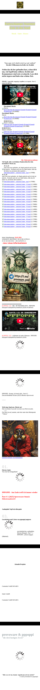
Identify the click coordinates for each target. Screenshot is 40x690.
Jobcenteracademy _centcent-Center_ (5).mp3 (17, 204)
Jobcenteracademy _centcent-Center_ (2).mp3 (17, 189)
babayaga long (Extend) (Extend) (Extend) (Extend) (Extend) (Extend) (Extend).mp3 (19, 125)
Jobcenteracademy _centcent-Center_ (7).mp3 (17, 214)
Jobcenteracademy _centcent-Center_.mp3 (16, 172)
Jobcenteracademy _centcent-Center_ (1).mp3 (17, 184)
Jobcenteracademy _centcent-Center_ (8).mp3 (17, 219)
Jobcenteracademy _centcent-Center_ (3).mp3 (17, 194)
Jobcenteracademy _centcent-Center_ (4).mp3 (17, 199)
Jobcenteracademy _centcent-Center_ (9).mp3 (17, 224)
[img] (20, 5)
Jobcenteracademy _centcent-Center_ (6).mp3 (17, 209)
